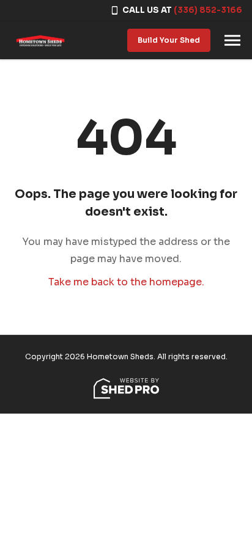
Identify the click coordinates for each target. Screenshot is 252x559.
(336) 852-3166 (208, 10)
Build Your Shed (169, 40)
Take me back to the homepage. (126, 282)
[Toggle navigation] (232, 40)
